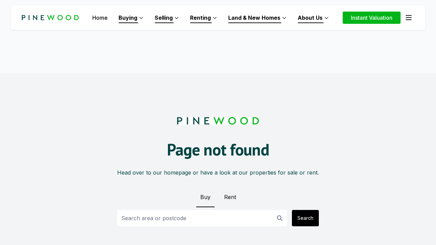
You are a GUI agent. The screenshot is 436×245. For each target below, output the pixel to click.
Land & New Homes (254, 17)
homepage (177, 172)
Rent (230, 197)
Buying (128, 17)
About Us (310, 17)
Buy (205, 197)
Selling (164, 17)
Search (305, 218)
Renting (200, 17)
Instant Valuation (371, 17)
